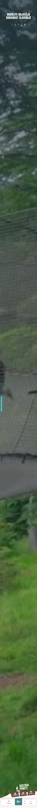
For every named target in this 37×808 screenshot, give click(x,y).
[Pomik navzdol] (18, 33)
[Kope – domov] (18, 801)
